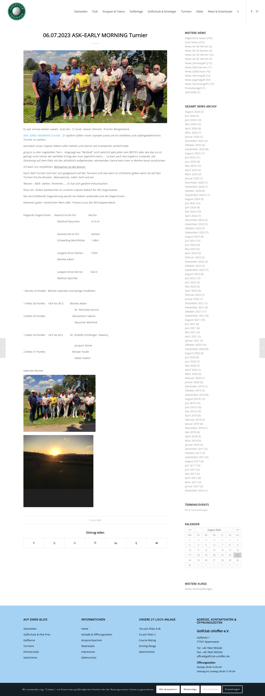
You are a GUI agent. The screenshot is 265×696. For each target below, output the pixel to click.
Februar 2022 (193, 294)
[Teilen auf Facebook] (34, 543)
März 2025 (191, 174)
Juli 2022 (190, 278)
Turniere (28, 646)
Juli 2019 (190, 403)
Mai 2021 (190, 332)
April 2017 (191, 478)
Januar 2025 (192, 178)
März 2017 (191, 482)
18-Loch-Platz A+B (149, 628)
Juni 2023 (190, 245)
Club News (191, 42)
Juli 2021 (190, 324)
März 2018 (191, 440)
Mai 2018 (190, 432)
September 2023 (195, 232)
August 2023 (192, 236)
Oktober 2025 (193, 145)
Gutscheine (30, 657)
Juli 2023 (190, 240)
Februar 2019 (193, 419)
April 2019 (191, 415)
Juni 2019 (190, 407)
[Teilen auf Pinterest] (95, 543)
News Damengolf (195, 63)
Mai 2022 (190, 286)
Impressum (88, 651)
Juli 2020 (190, 357)
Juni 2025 (190, 161)
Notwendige (190, 689)
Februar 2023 (193, 257)
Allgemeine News (195, 38)
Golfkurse (29, 640)
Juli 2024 (190, 203)
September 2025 (195, 149)
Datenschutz (88, 657)
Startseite (190, 92)
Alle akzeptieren (168, 689)
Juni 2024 (190, 207)
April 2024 (191, 216)
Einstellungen (232, 689)
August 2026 (192, 111)
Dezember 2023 (194, 220)
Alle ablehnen (210, 689)
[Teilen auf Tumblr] (136, 543)
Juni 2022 (190, 282)
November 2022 (194, 261)
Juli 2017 (190, 465)
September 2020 (195, 349)
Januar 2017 (192, 486)
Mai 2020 (190, 365)
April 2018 (191, 436)
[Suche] (238, 11)
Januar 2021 (192, 340)
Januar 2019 (192, 423)
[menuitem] (81, 11)
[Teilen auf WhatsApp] (75, 543)
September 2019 (195, 394)
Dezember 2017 (194, 449)
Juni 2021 (190, 328)
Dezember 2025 (194, 141)
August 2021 (192, 320)
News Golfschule (195, 71)
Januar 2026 (192, 136)
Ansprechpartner (91, 640)
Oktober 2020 (193, 344)
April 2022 (191, 290)
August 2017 (192, 461)
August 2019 (192, 399)
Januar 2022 (192, 299)
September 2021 (195, 315)
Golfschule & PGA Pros (36, 634)
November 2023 (194, 224)
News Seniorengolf (196, 84)
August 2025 (192, 153)
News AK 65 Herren (196, 59)
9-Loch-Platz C (147, 634)
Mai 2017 (190, 473)
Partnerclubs (31, 651)
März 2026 (191, 132)
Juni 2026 (190, 120)
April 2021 (191, 336)
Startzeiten (30, 628)
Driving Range (147, 646)
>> (237, 529)
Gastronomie (146, 651)
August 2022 (192, 274)
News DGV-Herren (196, 67)
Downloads (88, 646)
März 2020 (191, 374)
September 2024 (195, 195)
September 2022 (195, 270)
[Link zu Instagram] (257, 11)
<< (190, 529)
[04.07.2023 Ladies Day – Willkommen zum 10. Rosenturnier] (262, 348)
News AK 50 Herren (196, 54)
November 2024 (194, 186)
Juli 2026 (190, 116)
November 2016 (194, 490)
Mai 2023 (190, 249)
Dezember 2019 (194, 386)
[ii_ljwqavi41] (95, 86)
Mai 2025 (190, 165)
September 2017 (195, 457)
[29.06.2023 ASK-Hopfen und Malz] (3, 348)
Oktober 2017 (193, 453)
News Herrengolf (195, 75)
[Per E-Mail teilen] (157, 543)
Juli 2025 (190, 157)
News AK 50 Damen (197, 50)
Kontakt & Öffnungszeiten (96, 634)
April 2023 (191, 253)
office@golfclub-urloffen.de (213, 656)
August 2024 (192, 199)
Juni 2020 (190, 361)
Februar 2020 (193, 378)
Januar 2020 (192, 382)
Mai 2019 (190, 411)
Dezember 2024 (194, 182)
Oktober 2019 (193, 390)
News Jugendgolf (195, 79)
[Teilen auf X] (54, 543)
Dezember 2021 (194, 303)
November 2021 (194, 307)
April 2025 (191, 170)
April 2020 (191, 369)
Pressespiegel (193, 88)
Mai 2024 (190, 211)
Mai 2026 (190, 124)
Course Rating (147, 640)
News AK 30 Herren (196, 46)
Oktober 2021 (193, 311)
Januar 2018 (192, 444)
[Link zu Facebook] (251, 11)
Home (84, 628)
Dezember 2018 (194, 428)
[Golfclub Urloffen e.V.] (16, 11)
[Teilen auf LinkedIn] (116, 543)
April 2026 (191, 128)
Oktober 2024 (193, 190)
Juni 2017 (190, 469)
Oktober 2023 (193, 228)
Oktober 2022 (193, 265)
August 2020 (192, 353)
